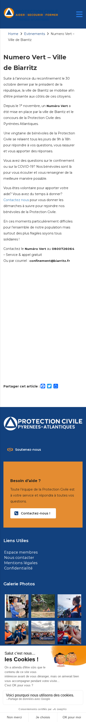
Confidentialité (17, 567)
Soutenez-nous (28, 450)
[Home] (30, 14)
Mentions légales (19, 562)
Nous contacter (17, 557)
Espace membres (19, 552)
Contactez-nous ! (35, 513)
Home (13, 34)
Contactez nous (16, 200)
